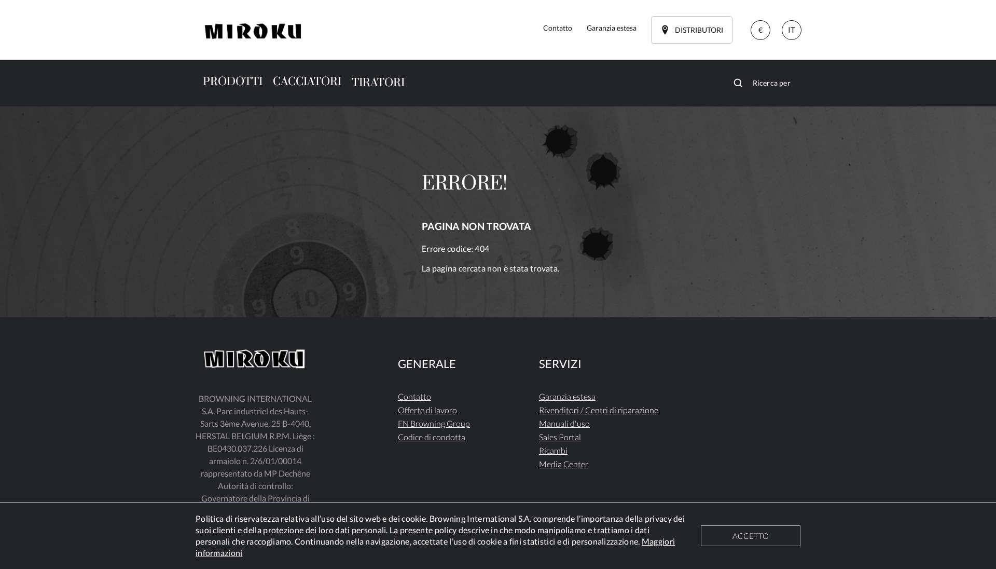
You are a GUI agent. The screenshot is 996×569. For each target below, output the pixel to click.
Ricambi (553, 450)
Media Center (563, 464)
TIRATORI (378, 83)
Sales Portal (560, 437)
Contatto (414, 396)
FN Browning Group (434, 423)
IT (791, 29)
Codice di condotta (431, 437)
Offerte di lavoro (427, 410)
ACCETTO (750, 535)
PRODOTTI (232, 82)
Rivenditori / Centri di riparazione (598, 410)
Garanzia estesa (567, 396)
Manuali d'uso (564, 423)
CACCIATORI (307, 82)
